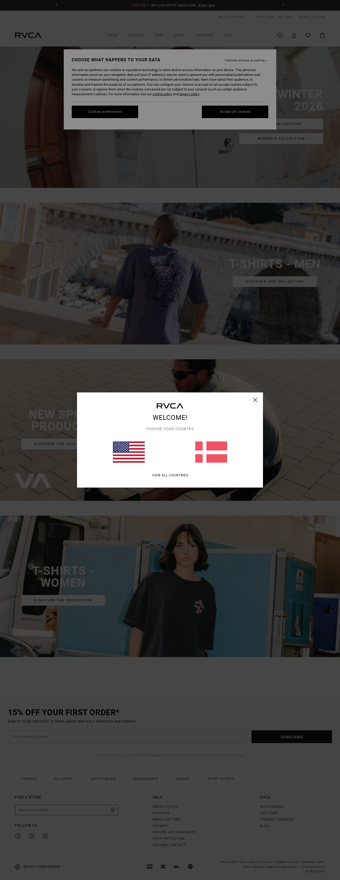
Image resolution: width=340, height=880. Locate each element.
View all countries (170, 475)
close (255, 400)
